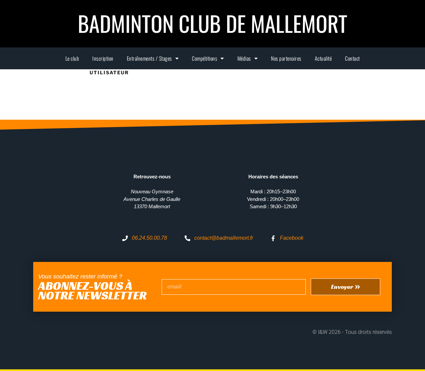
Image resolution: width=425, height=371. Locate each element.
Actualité (323, 58)
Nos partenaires (286, 58)
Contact (352, 58)
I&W (323, 332)
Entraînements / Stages (149, 58)
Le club (72, 58)
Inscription (103, 58)
